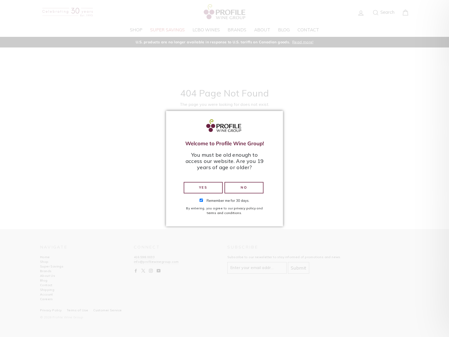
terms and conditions (224, 213)
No (244, 187)
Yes (203, 187)
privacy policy (245, 208)
